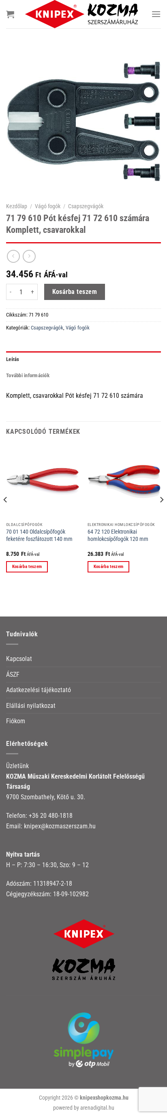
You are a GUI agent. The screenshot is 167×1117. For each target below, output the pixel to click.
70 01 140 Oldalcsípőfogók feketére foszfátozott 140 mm (39, 535)
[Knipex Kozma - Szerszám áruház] (82, 14)
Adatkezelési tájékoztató (38, 690)
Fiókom (15, 721)
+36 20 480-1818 (51, 815)
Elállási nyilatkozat (31, 705)
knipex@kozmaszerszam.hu (60, 826)
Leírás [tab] (12, 359)
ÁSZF (12, 674)
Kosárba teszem (74, 292)
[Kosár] (10, 14)
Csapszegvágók (85, 206)
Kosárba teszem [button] (27, 566)
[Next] (161, 515)
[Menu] (156, 14)
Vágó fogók (47, 206)
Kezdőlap (16, 206)
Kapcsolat (19, 659)
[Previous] (6, 515)
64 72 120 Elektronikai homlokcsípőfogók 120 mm (118, 535)
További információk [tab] (27, 375)
